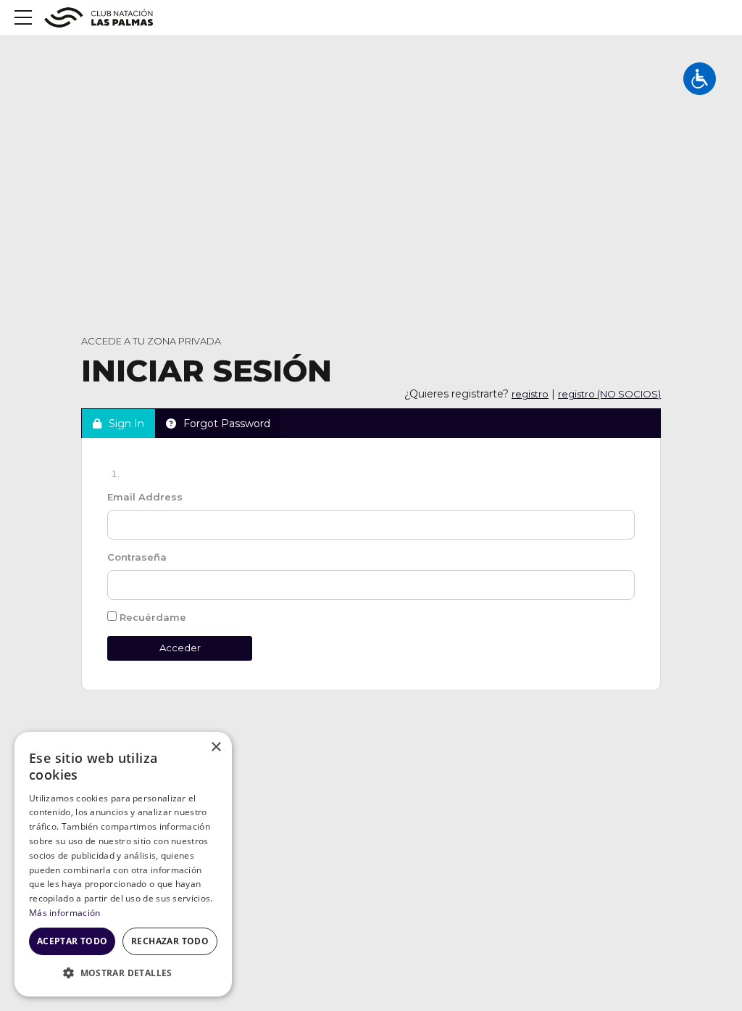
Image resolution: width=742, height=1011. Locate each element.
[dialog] (123, 864)
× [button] (215, 747)
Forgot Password (226, 423)
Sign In (126, 423)
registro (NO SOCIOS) (609, 394)
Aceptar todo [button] (72, 941)
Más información (65, 913)
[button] (123, 973)
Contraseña (137, 557)
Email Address (145, 497)
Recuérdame (151, 617)
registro (530, 394)
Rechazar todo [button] (170, 941)
